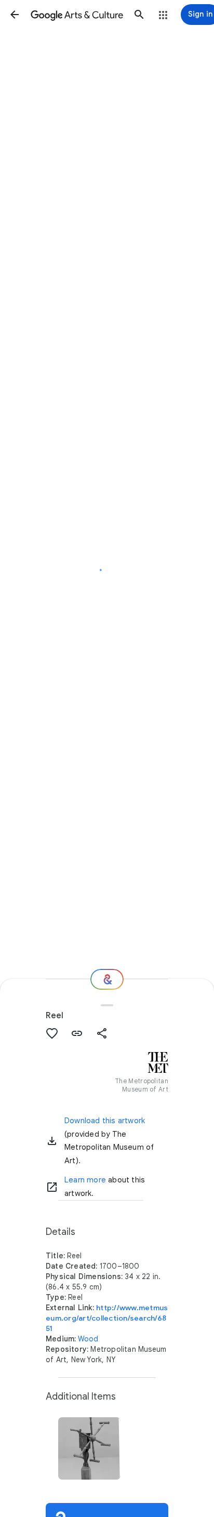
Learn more (85, 1180)
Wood (88, 1338)
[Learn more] (51, 1187)
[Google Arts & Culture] (77, 14)
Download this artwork (104, 1120)
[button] (14, 14)
